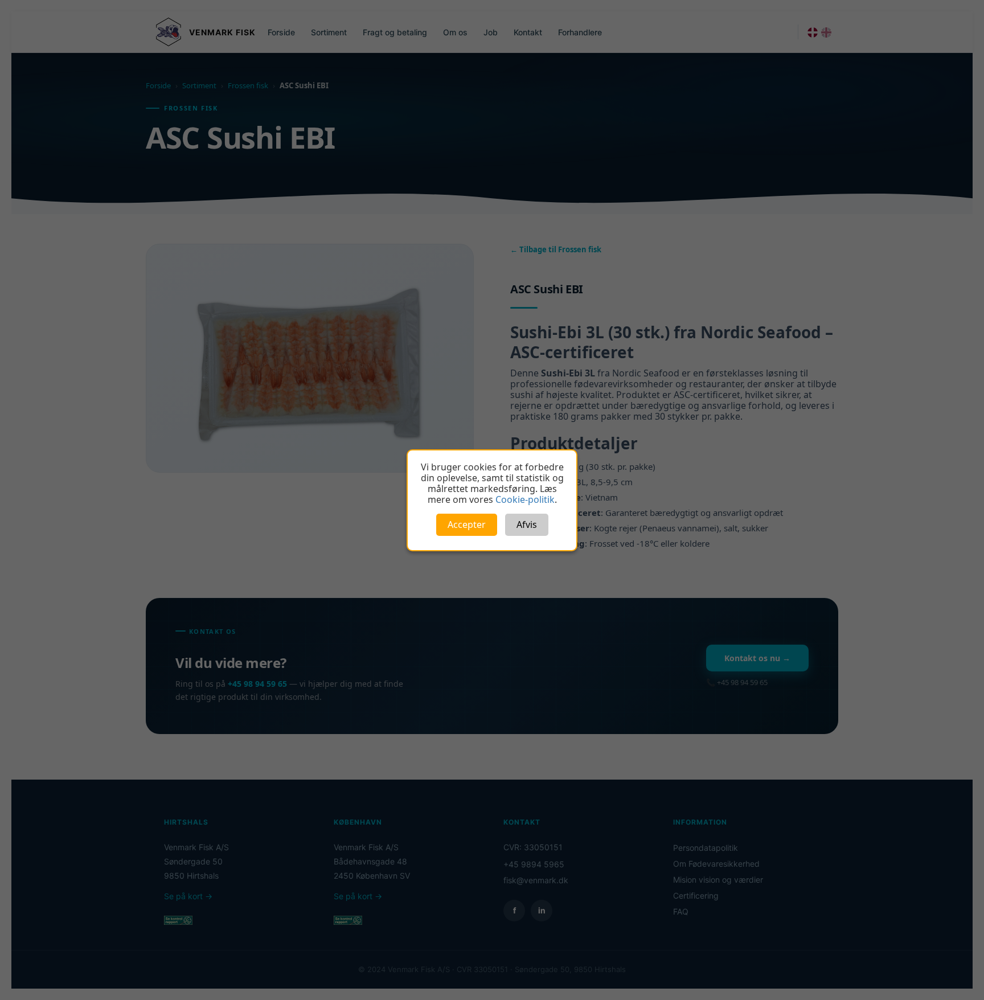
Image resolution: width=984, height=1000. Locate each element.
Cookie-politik (525, 499)
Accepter (467, 524)
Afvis (526, 524)
